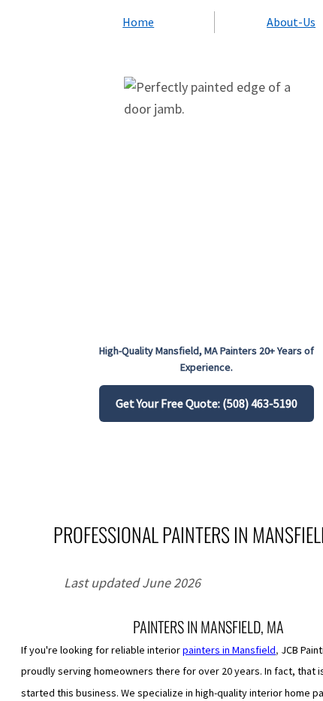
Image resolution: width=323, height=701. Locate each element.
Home (138, 21)
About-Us (291, 21)
